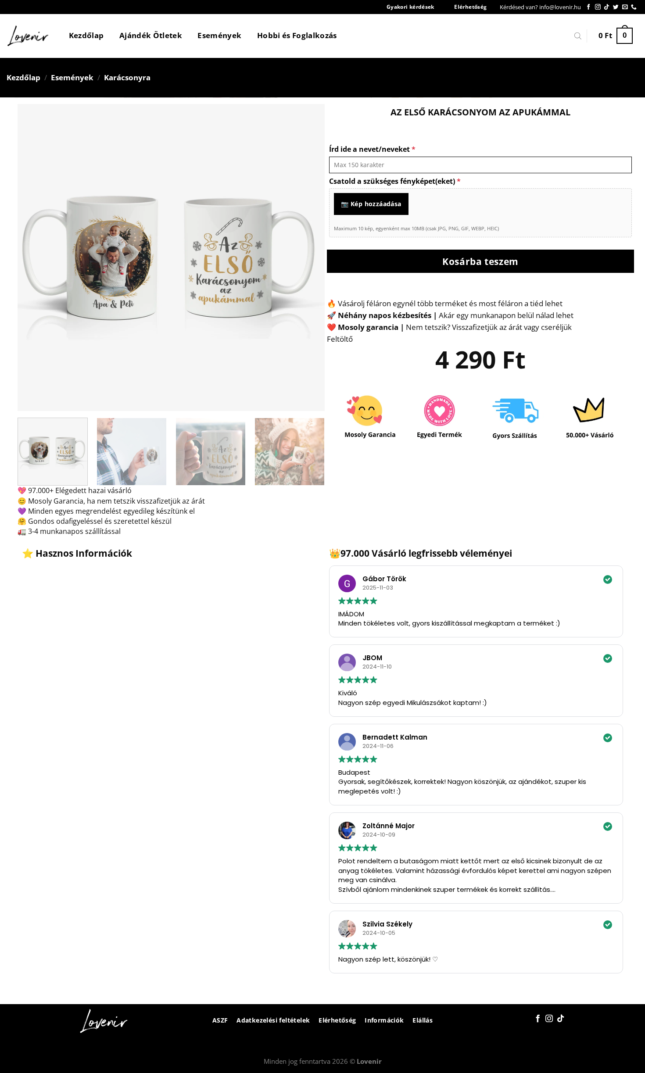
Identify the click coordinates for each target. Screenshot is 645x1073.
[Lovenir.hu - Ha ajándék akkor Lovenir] (28, 36)
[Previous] (35, 257)
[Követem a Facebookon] (588, 7)
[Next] (307, 257)
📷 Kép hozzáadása (371, 204)
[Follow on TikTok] (606, 7)
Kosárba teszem (480, 261)
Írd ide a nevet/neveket (372, 149)
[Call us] (634, 7)
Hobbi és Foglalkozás (297, 35)
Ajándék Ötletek (150, 35)
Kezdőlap (86, 35)
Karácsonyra (127, 77)
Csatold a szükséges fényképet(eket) (395, 181)
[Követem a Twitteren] (616, 7)
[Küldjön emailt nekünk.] (625, 7)
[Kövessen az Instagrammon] (598, 7)
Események (219, 35)
